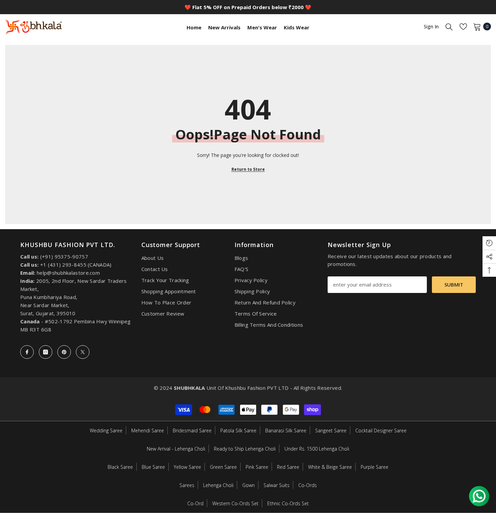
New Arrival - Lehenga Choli (176, 449)
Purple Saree (374, 467)
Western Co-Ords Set (235, 503)
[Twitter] (82, 352)
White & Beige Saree (330, 467)
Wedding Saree (106, 430)
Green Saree (223, 467)
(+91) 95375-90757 (64, 256)
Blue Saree (153, 467)
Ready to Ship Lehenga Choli (245, 449)
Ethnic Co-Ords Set (288, 503)
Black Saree (120, 467)
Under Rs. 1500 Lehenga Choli (316, 449)
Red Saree (288, 467)
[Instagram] (45, 352)
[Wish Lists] (463, 26)
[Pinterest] (64, 352)
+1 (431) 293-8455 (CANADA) (76, 264)
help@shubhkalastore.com (68, 272)
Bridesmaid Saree (192, 430)
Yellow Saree (187, 467)
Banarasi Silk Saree (285, 430)
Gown (248, 485)
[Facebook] (27, 352)
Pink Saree (257, 467)
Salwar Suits (277, 485)
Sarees (187, 485)
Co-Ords (307, 485)
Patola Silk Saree (238, 430)
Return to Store (248, 169)
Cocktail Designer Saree (381, 430)
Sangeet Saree (331, 430)
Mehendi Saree (147, 430)
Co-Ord (195, 503)
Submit (453, 284)
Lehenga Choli (218, 485)
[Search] (449, 26)
